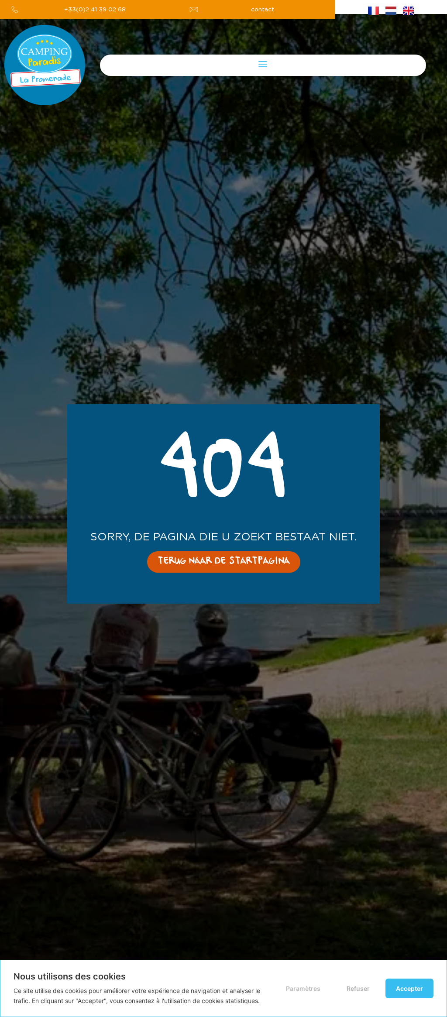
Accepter (409, 988)
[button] (263, 65)
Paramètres (303, 988)
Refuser (358, 988)
